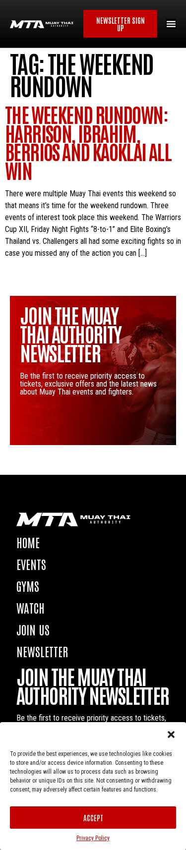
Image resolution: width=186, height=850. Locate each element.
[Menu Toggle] (171, 24)
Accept (93, 817)
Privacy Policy (93, 838)
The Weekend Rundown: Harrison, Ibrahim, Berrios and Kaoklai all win (88, 142)
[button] (171, 734)
